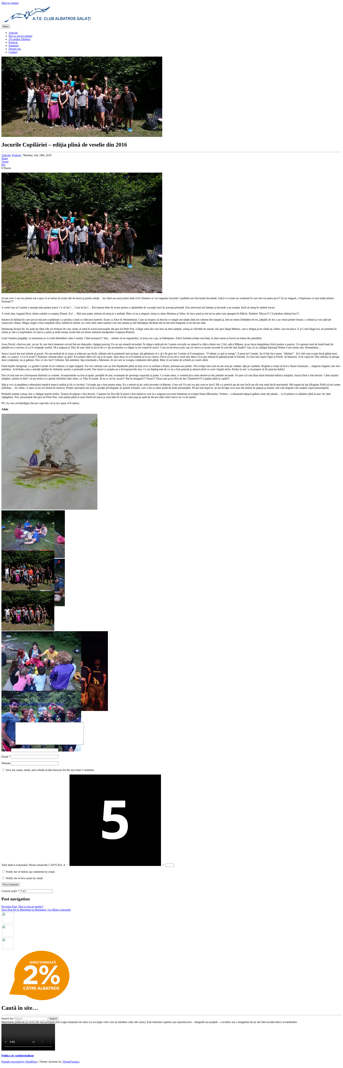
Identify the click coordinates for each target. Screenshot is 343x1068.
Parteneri (14, 45)
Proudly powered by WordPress (19, 1061)
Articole (13, 32)
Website (5, 763)
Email (5, 756)
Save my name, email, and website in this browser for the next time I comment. (50, 770)
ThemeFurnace (70, 1061)
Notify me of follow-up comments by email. (30, 871)
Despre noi (15, 48)
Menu (6, 26)
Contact (13, 52)
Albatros (40, 703)
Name (5, 750)
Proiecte (13, 42)
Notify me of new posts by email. (24, 878)
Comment (8, 743)
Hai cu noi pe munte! (20, 35)
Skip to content (9, 2)
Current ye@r (10, 891)
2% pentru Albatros (19, 39)
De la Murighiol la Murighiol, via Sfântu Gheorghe (36, 909)
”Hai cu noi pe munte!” (22, 906)
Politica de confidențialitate (17, 1055)
